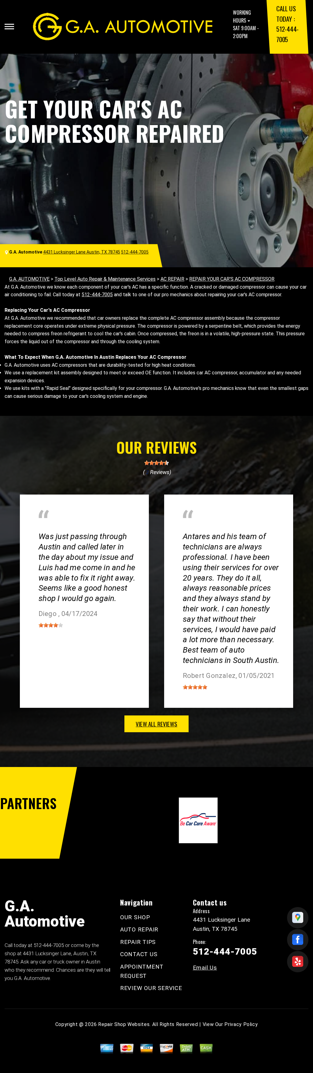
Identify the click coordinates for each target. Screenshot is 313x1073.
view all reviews (156, 723)
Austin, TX (194, 528)
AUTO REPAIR (139, 929)
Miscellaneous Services (64, 528)
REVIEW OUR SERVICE (151, 988)
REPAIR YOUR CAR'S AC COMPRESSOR (231, 279)
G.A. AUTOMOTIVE (29, 279)
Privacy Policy (241, 1024)
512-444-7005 (135, 252)
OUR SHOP (135, 917)
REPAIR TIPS (138, 941)
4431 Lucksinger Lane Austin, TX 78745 (81, 252)
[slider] (156, 462)
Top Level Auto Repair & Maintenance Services (105, 279)
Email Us (205, 967)
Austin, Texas (116, 528)
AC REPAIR (172, 279)
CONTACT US (138, 954)
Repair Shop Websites (123, 1024)
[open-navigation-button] (9, 26)
